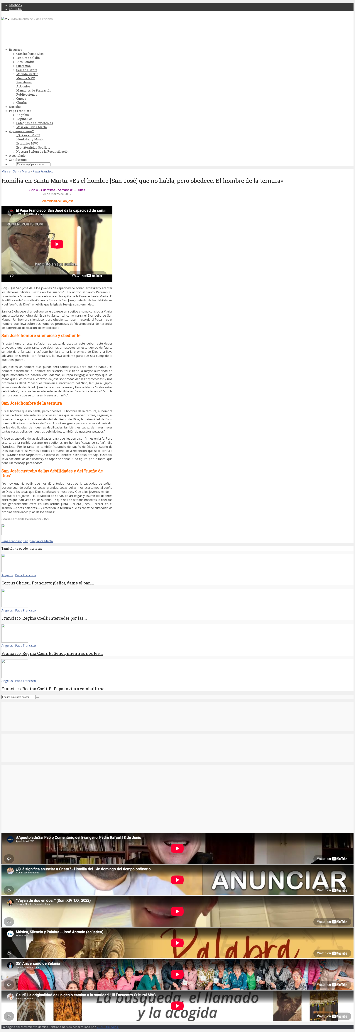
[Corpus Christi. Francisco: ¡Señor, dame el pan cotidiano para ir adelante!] (14, 571)
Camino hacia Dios (29, 54)
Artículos (23, 86)
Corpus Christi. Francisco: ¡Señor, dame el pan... (47, 583)
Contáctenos (18, 160)
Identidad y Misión (30, 139)
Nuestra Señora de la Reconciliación (43, 151)
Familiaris (24, 82)
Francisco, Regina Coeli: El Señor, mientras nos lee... (52, 653)
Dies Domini (25, 62)
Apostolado (17, 155)
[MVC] (6, 19)
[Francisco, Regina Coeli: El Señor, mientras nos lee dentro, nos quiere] (14, 641)
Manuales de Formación (33, 90)
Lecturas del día (28, 58)
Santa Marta (44, 541)
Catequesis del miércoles (34, 123)
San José (29, 541)
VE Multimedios (108, 1027)
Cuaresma (23, 66)
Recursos (15, 49)
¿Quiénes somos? (21, 131)
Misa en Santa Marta (31, 127)
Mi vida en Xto (27, 74)
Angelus (22, 115)
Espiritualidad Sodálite (33, 147)
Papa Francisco (20, 111)
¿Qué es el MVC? (28, 135)
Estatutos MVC (27, 143)
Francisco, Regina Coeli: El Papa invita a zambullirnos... (55, 688)
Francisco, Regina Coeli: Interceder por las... (44, 618)
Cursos (21, 98)
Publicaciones (26, 94)
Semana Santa (26, 70)
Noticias (15, 107)
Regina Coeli (25, 119)
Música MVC (25, 78)
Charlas (21, 102)
